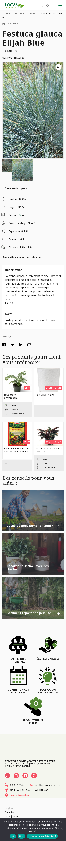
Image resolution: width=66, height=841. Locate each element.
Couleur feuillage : (18, 223)
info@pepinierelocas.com (48, 784)
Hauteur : (13, 199)
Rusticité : (15, 215)
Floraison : (14, 247)
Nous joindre (11, 816)
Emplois (9, 808)
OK (12, 836)
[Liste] (47, 5)
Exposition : (15, 231)
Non (21, 836)
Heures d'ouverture (19, 795)
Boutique (19, 13)
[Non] (62, 829)
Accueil (6, 13)
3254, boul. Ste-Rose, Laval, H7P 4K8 (29, 790)
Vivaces (31, 13)
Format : (13, 239)
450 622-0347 (17, 784)
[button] (58, 67)
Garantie (9, 812)
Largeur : (13, 207)
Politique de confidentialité (42, 836)
